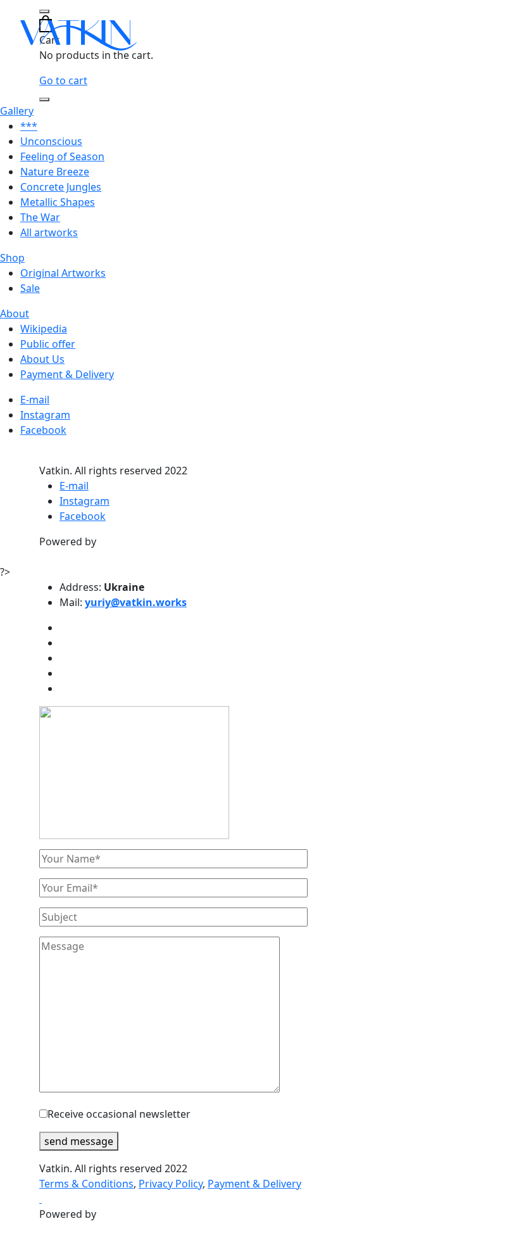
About (14, 313)
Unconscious (51, 141)
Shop (12, 258)
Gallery (17, 111)
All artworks (49, 232)
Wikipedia (43, 329)
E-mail (34, 400)
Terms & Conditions (86, 1184)
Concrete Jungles (60, 187)
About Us (42, 359)
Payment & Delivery (67, 374)
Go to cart (63, 80)
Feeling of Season (62, 156)
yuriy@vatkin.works (136, 602)
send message (78, 1141)
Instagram (45, 415)
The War (40, 217)
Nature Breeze (54, 172)
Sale (30, 288)
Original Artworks (63, 273)
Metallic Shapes (57, 202)
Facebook (43, 430)
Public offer (47, 344)
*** (28, 126)
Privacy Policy (171, 1184)
